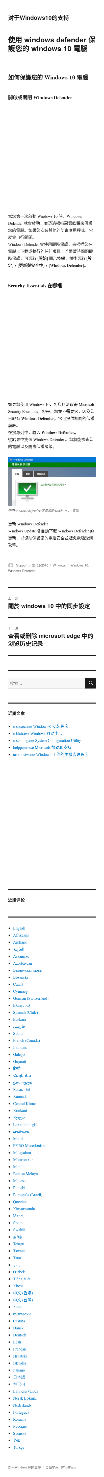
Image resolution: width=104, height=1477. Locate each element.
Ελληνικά (21, 1005)
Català (18, 984)
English (19, 928)
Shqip (17, 1222)
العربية (18, 949)
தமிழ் (17, 1236)
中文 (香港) (23, 1292)
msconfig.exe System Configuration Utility (47, 740)
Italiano (19, 1370)
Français (20, 1348)
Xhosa (18, 1285)
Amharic (20, 942)
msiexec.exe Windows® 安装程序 (40, 726)
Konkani (20, 1110)
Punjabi (19, 1187)
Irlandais (20, 1047)
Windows (59, 565)
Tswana (19, 1250)
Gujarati (19, 1061)
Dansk (18, 1327)
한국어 (19, 1384)
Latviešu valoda (25, 1391)
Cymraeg (20, 991)
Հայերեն (22, 1075)
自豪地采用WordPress (60, 1467)
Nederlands (22, 1405)
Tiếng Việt (21, 1278)
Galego (19, 1054)
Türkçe (18, 1447)
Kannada (20, 1096)
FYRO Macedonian (29, 1145)
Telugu (18, 1243)
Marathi (19, 1166)
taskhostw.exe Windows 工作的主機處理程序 (51, 754)
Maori (18, 1138)
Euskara (19, 1019)
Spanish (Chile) (25, 1012)
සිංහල (18, 1215)
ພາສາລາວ (22, 1131)
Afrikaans (21, 935)
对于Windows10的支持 (38, 17)
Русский (20, 1426)
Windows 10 (79, 565)
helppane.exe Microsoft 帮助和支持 (42, 747)
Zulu (17, 1306)
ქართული (22, 1082)
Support (22, 565)
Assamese (21, 956)
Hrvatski (20, 1355)
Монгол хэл (23, 1159)
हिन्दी (16, 1068)
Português (21, 1412)
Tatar (17, 1257)
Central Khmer (25, 1103)
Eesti (17, 1341)
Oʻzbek (19, 1271)
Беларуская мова (27, 970)
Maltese (19, 1180)
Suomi (18, 1033)
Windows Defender (21, 570)
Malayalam (22, 1152)
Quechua (20, 1201)
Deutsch (19, 1334)
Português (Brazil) (27, 1194)
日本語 (19, 1377)
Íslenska (19, 1363)
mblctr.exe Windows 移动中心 (38, 733)
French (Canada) (26, 1040)
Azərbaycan (22, 963)
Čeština (19, 1320)
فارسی (19, 1026)
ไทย (16, 1440)
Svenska (19, 1433)
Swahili (19, 1229)
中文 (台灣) (23, 1299)
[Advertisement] (52, 158)
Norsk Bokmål (25, 1398)
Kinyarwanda (24, 1208)
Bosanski (20, 977)
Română (19, 1419)
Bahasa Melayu (25, 1173)
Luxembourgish (25, 1124)
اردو (18, 1264)
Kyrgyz (19, 1117)
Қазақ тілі (21, 1089)
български (22, 1313)
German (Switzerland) (30, 998)
